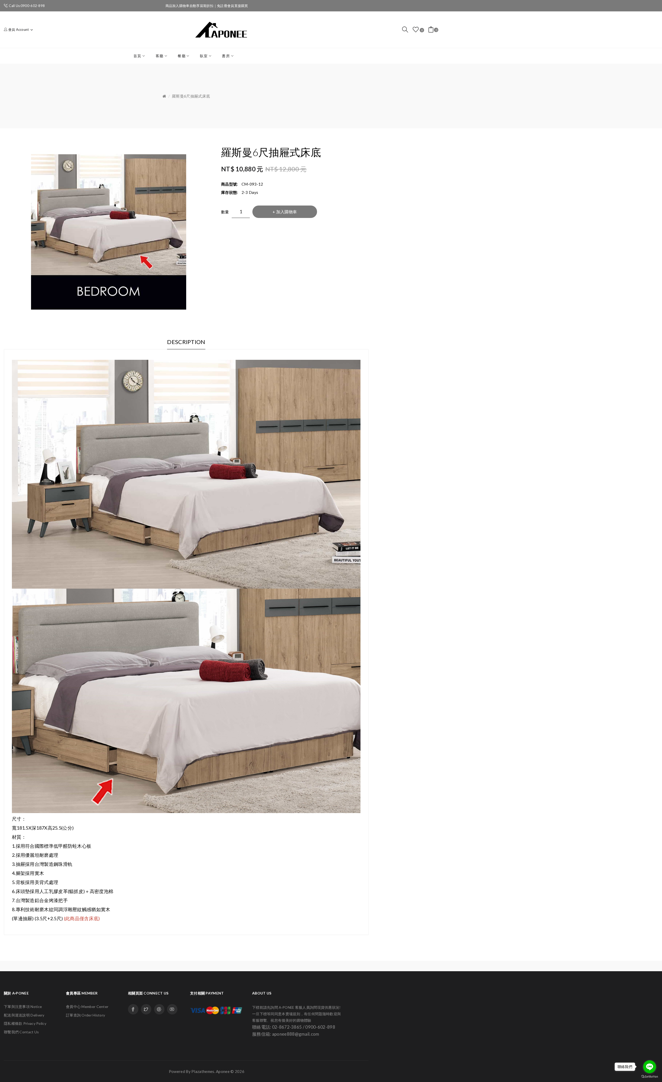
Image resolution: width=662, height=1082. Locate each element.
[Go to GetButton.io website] (649, 1076)
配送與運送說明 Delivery (24, 1015)
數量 (225, 211)
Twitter (146, 1009)
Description (186, 341)
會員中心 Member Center (87, 1006)
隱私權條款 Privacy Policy (25, 1023)
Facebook (133, 1009)
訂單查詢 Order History (85, 1015)
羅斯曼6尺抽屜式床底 (191, 96)
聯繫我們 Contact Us (21, 1032)
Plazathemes (202, 1071)
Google (159, 1009)
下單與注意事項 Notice (23, 1006)
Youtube (172, 1009)
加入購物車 (286, 211)
